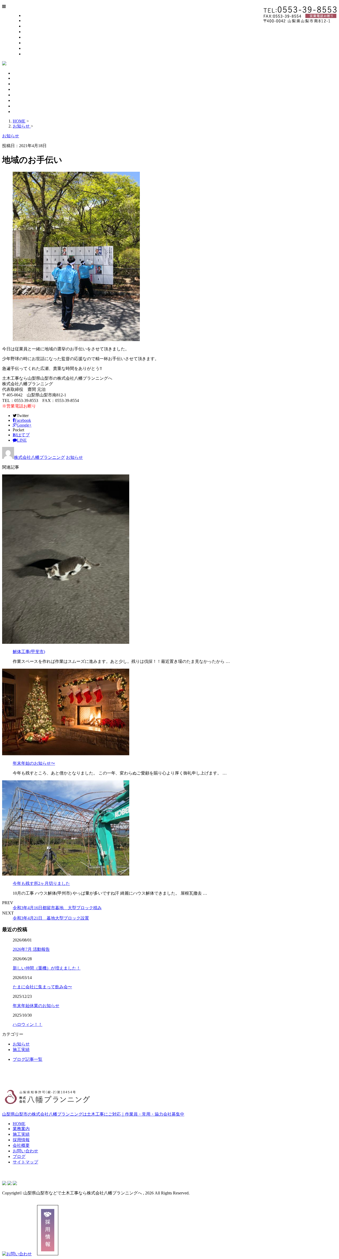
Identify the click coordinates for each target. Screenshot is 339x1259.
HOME (29, 15)
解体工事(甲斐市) (29, 651)
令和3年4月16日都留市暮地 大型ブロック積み (57, 907)
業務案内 (31, 20)
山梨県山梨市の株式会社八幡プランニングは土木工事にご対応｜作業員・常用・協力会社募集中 (93, 1114)
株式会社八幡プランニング (39, 457)
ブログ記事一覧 (27, 1059)
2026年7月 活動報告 (31, 949)
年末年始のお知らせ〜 (34, 763)
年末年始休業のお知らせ (36, 1005)
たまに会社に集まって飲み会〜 (42, 987)
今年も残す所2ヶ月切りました (41, 883)
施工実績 (31, 26)
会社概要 (31, 37)
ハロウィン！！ (27, 1024)
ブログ (29, 48)
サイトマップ (36, 54)
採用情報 (31, 31)
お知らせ (74, 457)
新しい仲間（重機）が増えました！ (47, 968)
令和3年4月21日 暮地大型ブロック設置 (51, 918)
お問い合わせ (36, 42)
